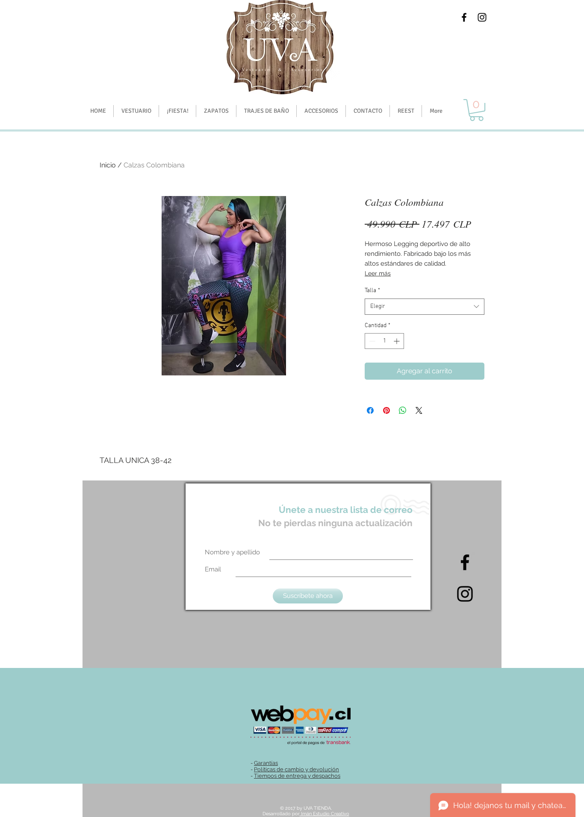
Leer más (378, 273)
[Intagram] (464, 593)
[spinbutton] (384, 341)
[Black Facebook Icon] (464, 17)
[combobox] (424, 307)
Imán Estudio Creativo (324, 814)
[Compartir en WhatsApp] (403, 410)
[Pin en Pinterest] (386, 410)
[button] (177, 111)
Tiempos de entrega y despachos (297, 776)
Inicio (108, 165)
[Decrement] (371, 341)
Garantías (266, 763)
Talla (372, 290)
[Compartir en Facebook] (370, 410)
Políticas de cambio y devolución (296, 769)
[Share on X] (419, 410)
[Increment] (397, 341)
